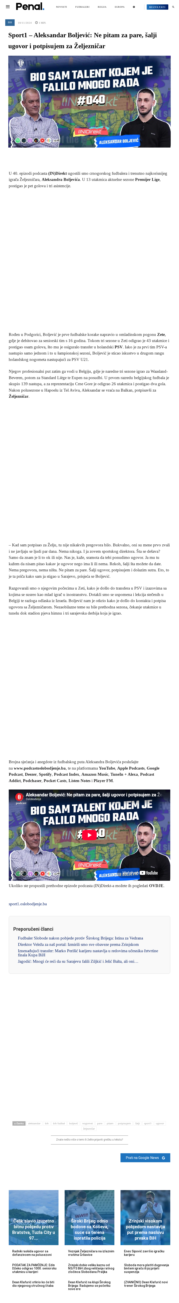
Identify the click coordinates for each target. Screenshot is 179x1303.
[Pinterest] (89, 154)
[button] (173, 7)
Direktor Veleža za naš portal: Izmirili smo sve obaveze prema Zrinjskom (78, 944)
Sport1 (147, 1123)
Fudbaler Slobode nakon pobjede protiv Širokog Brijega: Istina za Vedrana (80, 938)
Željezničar (89, 1128)
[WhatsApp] (99, 154)
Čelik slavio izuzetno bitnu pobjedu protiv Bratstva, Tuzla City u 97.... (33, 1229)
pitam (110, 1123)
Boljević (73, 1123)
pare (99, 1123)
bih (47, 1123)
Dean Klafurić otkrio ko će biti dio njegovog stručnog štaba (33, 1283)
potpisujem (124, 1123)
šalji (137, 1123)
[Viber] (109, 154)
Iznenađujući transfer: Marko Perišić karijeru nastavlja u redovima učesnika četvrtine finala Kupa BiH (88, 952)
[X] (79, 154)
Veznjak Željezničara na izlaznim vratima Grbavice (91, 1253)
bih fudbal (59, 1123)
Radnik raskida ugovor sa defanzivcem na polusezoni (32, 1253)
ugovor (160, 1123)
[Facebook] (69, 154)
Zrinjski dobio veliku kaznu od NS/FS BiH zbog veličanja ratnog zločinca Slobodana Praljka (91, 1268)
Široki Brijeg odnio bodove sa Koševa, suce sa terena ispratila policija (89, 1229)
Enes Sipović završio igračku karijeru (144, 1253)
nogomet (87, 1123)
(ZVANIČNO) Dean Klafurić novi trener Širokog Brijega (146, 1283)
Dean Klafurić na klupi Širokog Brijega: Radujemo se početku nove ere (89, 1285)
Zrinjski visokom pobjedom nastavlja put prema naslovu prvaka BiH (145, 1229)
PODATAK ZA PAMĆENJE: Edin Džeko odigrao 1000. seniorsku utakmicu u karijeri (34, 1268)
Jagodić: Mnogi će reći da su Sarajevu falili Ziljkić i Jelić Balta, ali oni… (78, 961)
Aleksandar (34, 1123)
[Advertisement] (89, 260)
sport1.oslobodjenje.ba (28, 904)
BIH (10, 22)
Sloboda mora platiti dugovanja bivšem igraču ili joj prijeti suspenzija (146, 1268)
